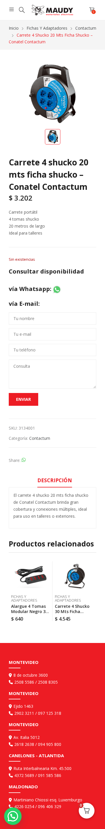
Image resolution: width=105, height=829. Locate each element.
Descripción (54, 480)
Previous (13, 591)
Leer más (49, 616)
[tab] (54, 481)
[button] (13, 816)
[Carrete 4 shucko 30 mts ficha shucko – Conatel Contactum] (74, 576)
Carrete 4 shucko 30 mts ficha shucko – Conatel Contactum (72, 614)
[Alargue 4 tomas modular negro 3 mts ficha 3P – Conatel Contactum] (30, 576)
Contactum (39, 438)
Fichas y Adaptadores (24, 598)
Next (92, 591)
